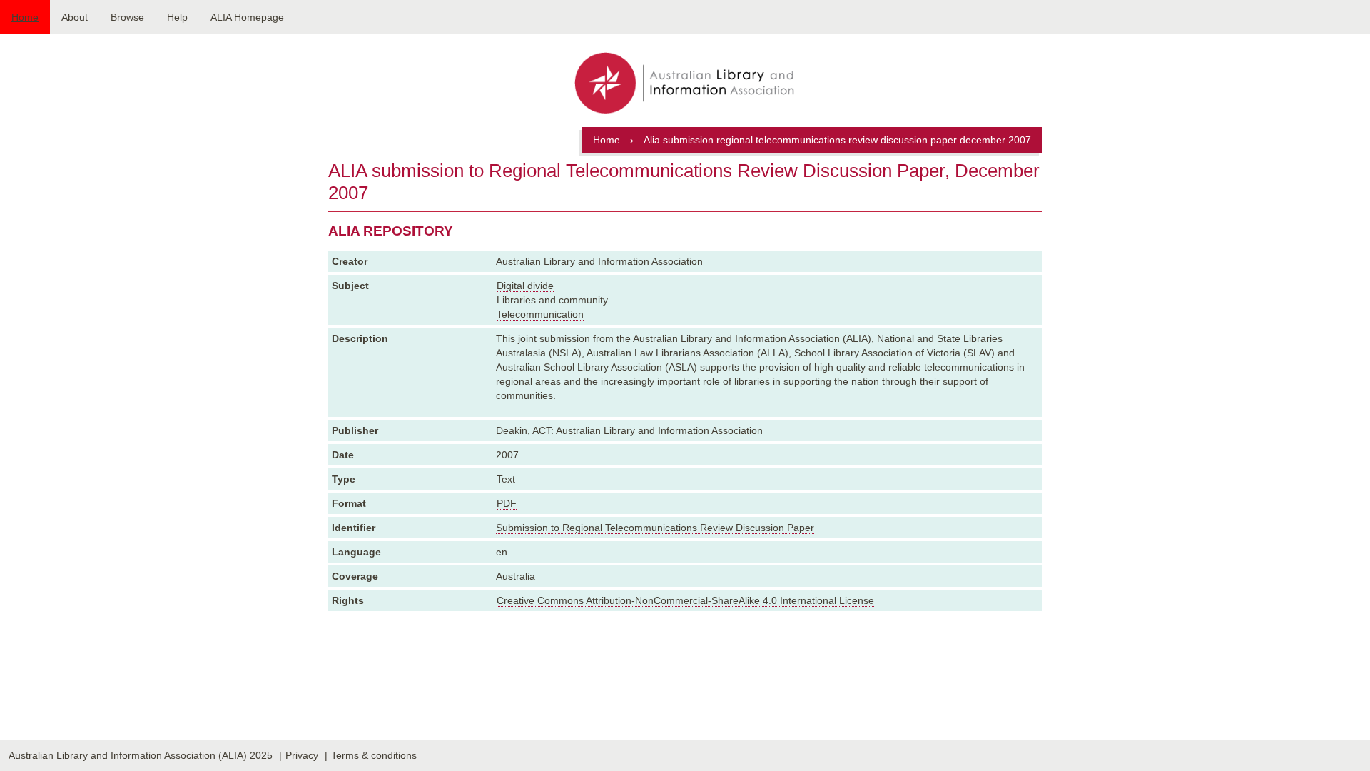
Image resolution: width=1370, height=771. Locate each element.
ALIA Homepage (247, 17)
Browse (127, 17)
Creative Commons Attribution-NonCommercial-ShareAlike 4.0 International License (685, 600)
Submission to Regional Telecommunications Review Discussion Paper (655, 527)
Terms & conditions (374, 755)
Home (25, 17)
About (74, 17)
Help (177, 17)
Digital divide (525, 285)
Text (506, 479)
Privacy (301, 755)
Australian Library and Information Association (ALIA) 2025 (141, 755)
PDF (507, 503)
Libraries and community (552, 300)
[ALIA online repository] (684, 84)
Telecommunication (540, 314)
